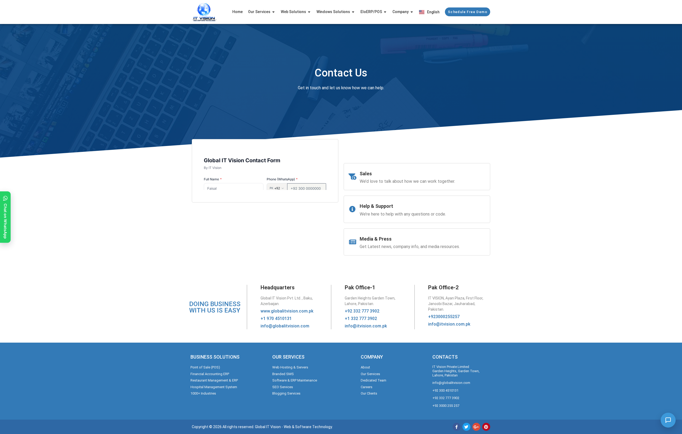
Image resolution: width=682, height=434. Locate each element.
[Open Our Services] (273, 12)
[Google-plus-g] (476, 427)
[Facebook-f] (457, 427)
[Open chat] (668, 420)
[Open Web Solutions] (309, 12)
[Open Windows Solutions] (353, 12)
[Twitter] (466, 427)
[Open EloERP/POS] (385, 12)
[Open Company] (412, 12)
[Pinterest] (486, 427)
